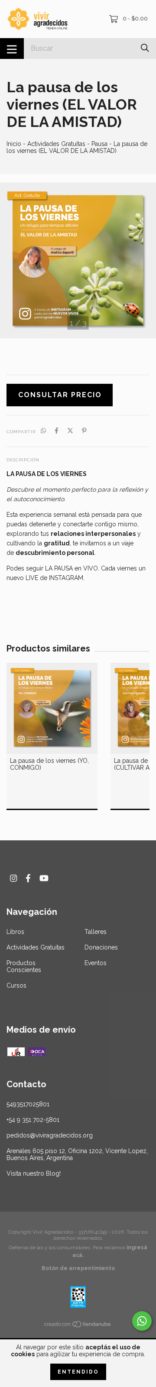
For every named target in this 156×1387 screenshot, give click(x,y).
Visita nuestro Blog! (33, 1173)
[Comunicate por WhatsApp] (142, 1321)
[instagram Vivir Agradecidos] (13, 878)
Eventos (95, 962)
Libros (15, 931)
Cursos (16, 985)
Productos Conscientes (23, 966)
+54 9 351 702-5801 (32, 1119)
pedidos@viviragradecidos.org (49, 1135)
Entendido (78, 1372)
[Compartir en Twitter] (70, 431)
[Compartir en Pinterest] (84, 431)
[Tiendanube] (78, 1325)
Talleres (95, 931)
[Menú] (12, 48)
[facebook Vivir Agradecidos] (28, 878)
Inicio (13, 143)
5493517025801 (27, 1104)
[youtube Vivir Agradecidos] (44, 878)
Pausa (100, 143)
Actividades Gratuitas (56, 143)
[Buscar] (145, 47)
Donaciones (101, 947)
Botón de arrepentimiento (78, 1268)
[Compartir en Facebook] (56, 431)
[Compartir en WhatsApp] (43, 431)
